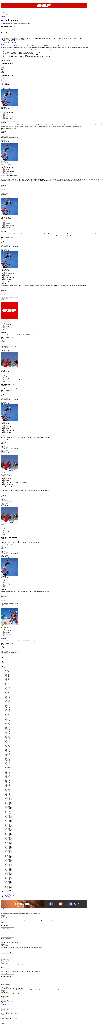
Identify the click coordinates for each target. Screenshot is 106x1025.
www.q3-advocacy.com (6, 1004)
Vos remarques (6, 896)
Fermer (2, 916)
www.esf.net (13, 42)
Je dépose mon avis (5, 83)
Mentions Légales (7, 894)
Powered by (6, 897)
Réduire (2, 35)
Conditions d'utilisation (8, 895)
